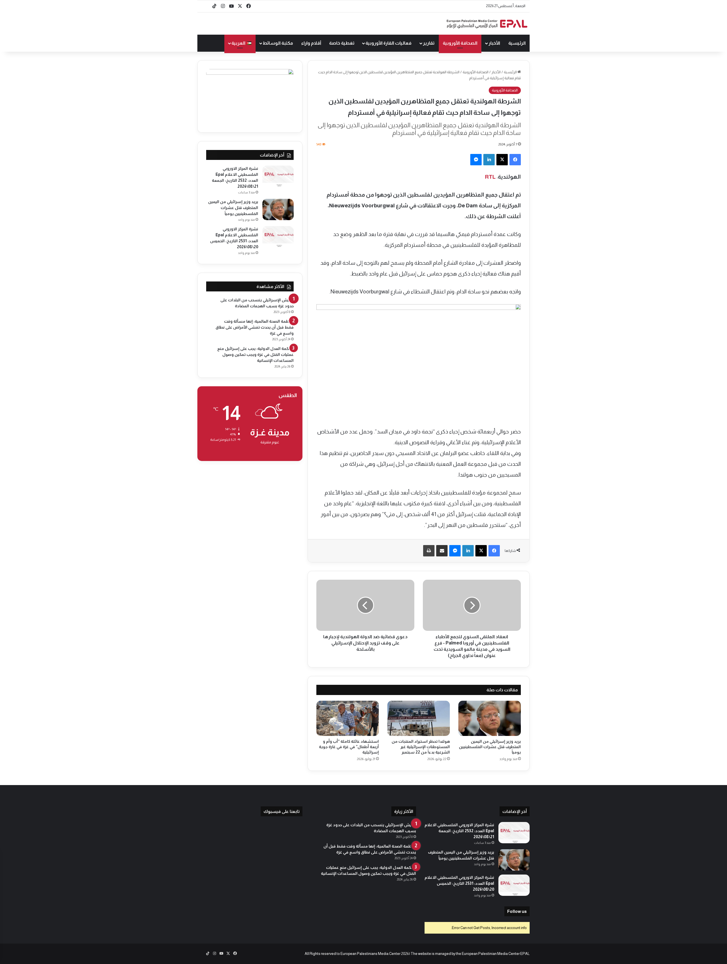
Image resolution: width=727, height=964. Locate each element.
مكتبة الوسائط (278, 43)
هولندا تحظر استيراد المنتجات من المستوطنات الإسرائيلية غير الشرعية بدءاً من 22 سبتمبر (421, 746)
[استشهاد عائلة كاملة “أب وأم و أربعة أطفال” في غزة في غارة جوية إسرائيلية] (347, 718)
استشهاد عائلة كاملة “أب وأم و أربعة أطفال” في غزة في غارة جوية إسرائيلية (349, 746)
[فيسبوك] (515, 159)
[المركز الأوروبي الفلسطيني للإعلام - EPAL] (487, 24)
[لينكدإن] (489, 159)
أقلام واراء (311, 43)
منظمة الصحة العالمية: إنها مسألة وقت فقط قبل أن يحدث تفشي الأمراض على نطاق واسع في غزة (255, 327)
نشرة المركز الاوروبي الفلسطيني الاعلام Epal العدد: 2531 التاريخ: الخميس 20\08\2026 (459, 883)
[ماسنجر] (476, 159)
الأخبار (494, 43)
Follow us (517, 911)
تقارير (428, 43)
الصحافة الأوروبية (460, 43)
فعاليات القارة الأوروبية (388, 43)
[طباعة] (428, 550)
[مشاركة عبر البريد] (442, 550)
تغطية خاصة (341, 43)
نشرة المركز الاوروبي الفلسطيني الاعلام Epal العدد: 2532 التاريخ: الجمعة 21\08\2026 (459, 831)
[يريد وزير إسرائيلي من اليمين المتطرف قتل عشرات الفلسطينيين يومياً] (489, 718)
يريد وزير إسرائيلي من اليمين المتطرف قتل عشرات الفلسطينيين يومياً (490, 746)
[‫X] (502, 159)
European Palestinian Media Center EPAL (496, 954)
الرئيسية (517, 43)
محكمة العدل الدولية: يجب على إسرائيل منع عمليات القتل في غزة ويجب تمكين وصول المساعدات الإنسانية (255, 354)
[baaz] (206, 6)
